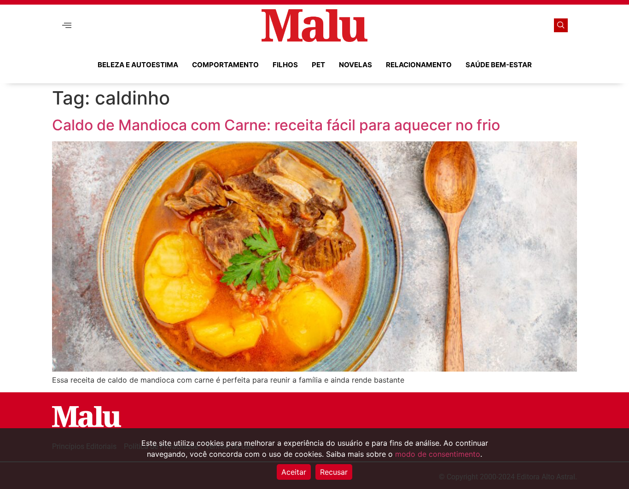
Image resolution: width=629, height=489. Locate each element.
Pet (318, 64)
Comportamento (225, 64)
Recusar (334, 472)
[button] (67, 25)
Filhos (285, 64)
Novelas (355, 64)
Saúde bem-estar (499, 64)
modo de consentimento (437, 454)
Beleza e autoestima (138, 64)
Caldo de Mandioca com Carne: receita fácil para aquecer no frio (276, 125)
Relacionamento (419, 64)
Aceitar (293, 472)
